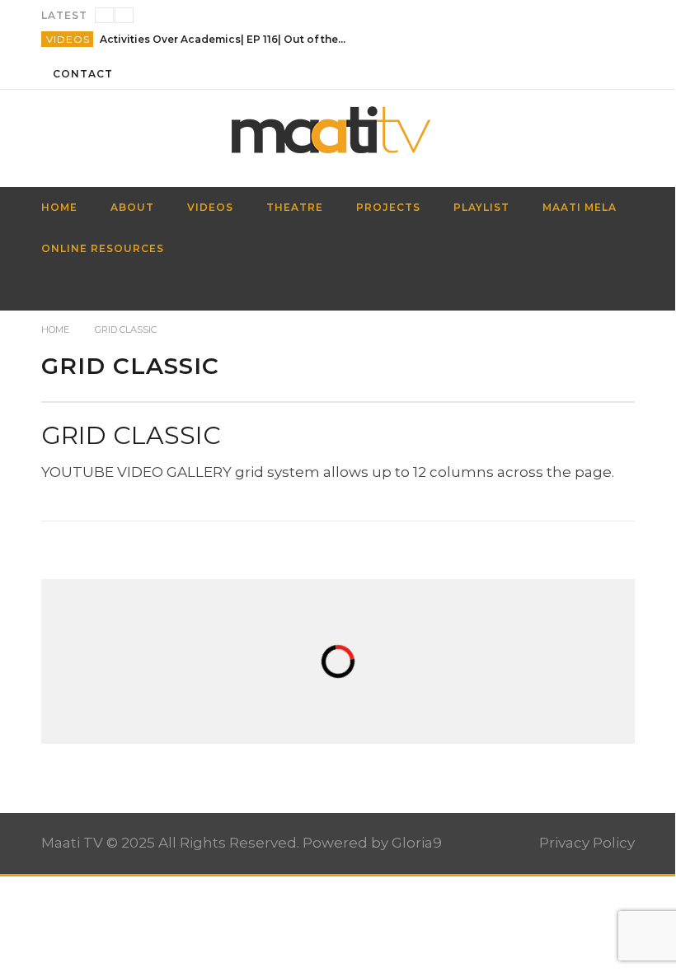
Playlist (481, 207)
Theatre (294, 207)
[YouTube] (589, 73)
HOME (59, 207)
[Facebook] (558, 73)
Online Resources (102, 248)
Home (55, 329)
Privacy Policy (587, 842)
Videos (68, 39)
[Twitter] (619, 73)
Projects (388, 207)
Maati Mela (579, 207)
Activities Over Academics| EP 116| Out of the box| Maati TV (223, 39)
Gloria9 (417, 842)
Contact (83, 74)
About (132, 207)
